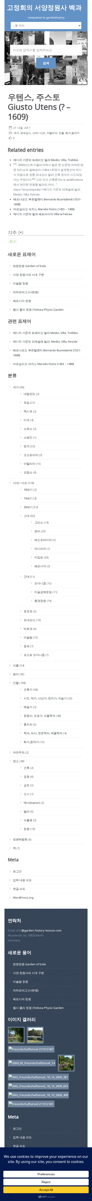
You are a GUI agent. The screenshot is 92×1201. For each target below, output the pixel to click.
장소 (16, 761)
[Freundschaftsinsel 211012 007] (30, 1050)
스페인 (28, 437)
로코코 (28, 611)
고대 (26, 516)
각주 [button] (12, 232)
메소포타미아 (43, 540)
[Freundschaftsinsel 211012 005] (34, 1036)
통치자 (28, 724)
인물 (61, 133)
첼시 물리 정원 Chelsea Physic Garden (38, 310)
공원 (26, 776)
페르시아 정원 (22, 301)
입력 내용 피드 (22, 880)
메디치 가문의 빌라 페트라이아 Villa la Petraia (42, 214)
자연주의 (19, 752)
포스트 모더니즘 (34, 655)
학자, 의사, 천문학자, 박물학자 (43, 733)
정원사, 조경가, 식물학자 (39, 716)
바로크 (28, 629)
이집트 (38, 557)
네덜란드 (29, 394)
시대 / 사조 (38, 133)
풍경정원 (40, 601)
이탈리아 (52, 133)
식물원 (28, 820)
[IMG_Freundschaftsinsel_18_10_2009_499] (37, 1096)
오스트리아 (31, 455)
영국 (26, 446)
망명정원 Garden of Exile (29, 266)
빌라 (26, 811)
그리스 (38, 522)
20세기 (28, 507)
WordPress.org (23, 897)
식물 (16, 665)
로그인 (17, 871)
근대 (26, 577)
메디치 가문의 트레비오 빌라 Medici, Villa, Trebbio (45, 160)
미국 (26, 420)
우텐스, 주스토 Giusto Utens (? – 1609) (39, 106)
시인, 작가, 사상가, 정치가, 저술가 (45, 698)
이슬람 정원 (20, 283)
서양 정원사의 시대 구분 (28, 275)
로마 (37, 531)
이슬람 (28, 637)
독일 (26, 403)
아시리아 (40, 549)
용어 (16, 674)
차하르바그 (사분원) (26, 292)
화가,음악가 (72, 133)
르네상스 (25, 133)
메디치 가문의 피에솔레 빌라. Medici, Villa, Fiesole (45, 342)
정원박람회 (20, 839)
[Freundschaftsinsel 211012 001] (30, 1105)
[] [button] (21, 232)
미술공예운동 (43, 592)
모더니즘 (40, 583)
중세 (26, 646)
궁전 (26, 785)
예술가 (28, 707)
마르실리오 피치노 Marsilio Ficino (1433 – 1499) (44, 209)
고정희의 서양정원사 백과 (44, 7)
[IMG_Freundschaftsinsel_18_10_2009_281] (37, 1078)
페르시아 (40, 566)
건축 (26, 768)
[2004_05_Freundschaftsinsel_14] (31, 1064)
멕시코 (28, 411)
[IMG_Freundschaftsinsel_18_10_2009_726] (15, 1036)
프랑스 (28, 472)
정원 (26, 829)
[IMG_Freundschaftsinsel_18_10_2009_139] (65, 1064)
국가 (16, 133)
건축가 (28, 689)
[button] (15, 165)
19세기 (28, 498)
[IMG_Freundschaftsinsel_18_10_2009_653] (37, 1087)
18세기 (28, 490)
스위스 (28, 429)
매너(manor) (32, 803)
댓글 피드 (19, 889)
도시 (26, 794)
